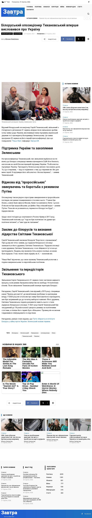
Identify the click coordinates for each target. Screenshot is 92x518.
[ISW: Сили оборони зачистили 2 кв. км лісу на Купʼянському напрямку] (76, 95)
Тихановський (27, 336)
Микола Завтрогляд (6, 441)
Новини (65, 105)
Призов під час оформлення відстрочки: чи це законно (57, 436)
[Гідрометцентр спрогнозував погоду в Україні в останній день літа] (80, 425)
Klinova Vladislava (12, 39)
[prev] (85, 18)
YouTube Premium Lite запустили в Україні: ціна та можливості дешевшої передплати (32, 488)
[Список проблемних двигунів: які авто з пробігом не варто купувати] (34, 425)
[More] (88, 39)
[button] (88, 13)
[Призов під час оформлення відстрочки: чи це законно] (57, 425)
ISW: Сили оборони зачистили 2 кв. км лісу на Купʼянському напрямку (76, 108)
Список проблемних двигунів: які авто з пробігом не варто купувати (76, 120)
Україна (36, 336)
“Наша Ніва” (16, 141)
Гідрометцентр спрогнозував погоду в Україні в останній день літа (75, 139)
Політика (17, 33)
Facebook (87, 514)
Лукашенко (34, 333)
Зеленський (24, 333)
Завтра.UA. (34, 141)
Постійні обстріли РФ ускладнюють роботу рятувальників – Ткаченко (31, 476)
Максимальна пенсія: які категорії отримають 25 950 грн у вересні (32, 500)
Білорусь (15, 333)
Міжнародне (7, 33)
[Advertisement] (46, 60)
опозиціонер (45, 333)
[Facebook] (88, 1)
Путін (53, 333)
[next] (89, 18)
